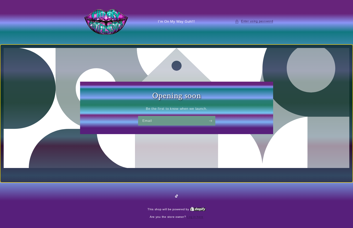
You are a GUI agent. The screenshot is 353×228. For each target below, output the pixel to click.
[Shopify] (198, 209)
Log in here (195, 216)
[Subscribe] (210, 121)
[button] (254, 21)
